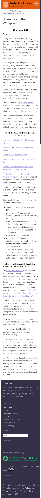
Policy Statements (10, 414)
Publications (8, 417)
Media (5, 411)
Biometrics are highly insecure (15, 155)
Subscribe (7, 476)
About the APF (9, 423)
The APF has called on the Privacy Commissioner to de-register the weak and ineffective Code (20, 293)
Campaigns (7, 408)
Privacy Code (12, 279)
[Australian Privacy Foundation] (17, 3)
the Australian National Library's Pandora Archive (21, 488)
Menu (36, 3)
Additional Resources (11, 420)
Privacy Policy (8, 426)
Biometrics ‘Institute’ (14, 271)
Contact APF (8, 383)
